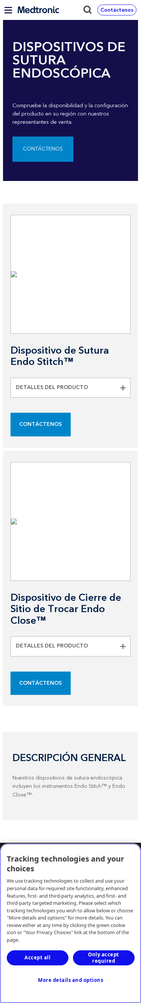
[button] (70, 388)
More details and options (70, 980)
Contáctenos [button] (116, 10)
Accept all (37, 957)
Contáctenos (43, 148)
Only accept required (103, 957)
